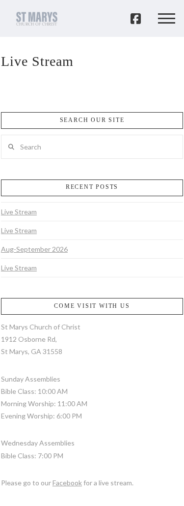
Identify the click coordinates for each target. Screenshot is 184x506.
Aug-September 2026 (34, 249)
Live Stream (19, 212)
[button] (166, 19)
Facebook (67, 482)
